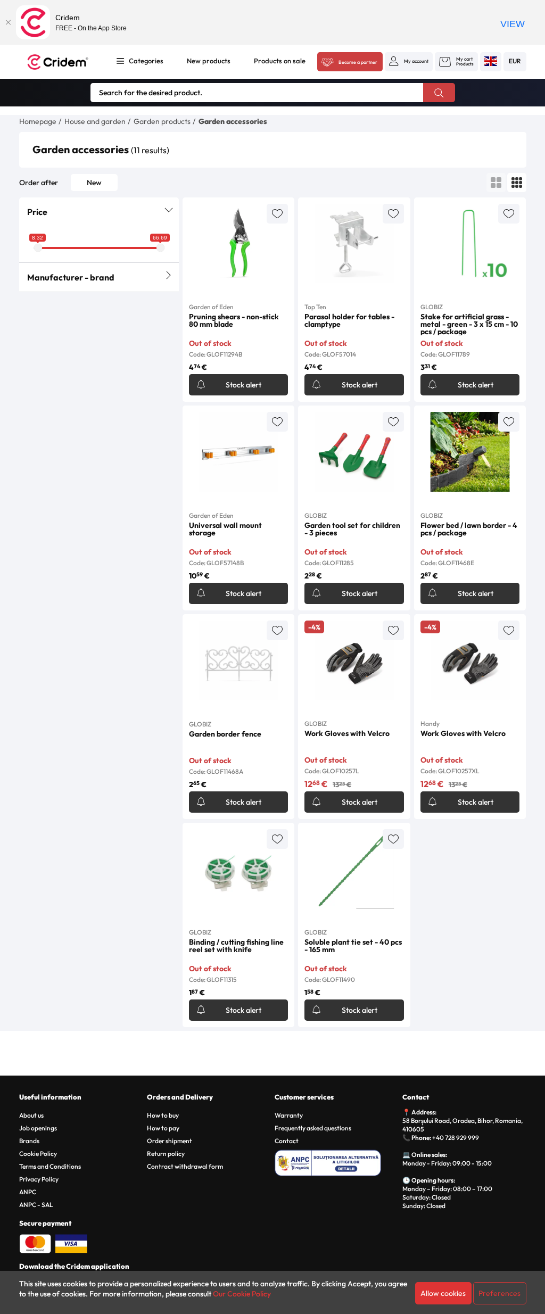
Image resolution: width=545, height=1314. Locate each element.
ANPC (27, 1192)
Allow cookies (443, 1293)
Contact (287, 1141)
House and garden (95, 121)
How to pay (163, 1128)
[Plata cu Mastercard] (35, 1242)
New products (208, 60)
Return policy (166, 1154)
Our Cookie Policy (242, 1294)
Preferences (499, 1293)
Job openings (38, 1128)
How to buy (163, 1115)
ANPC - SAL (36, 1205)
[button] (408, 61)
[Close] (8, 22)
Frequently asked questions (313, 1128)
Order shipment (169, 1141)
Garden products (162, 121)
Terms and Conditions (50, 1166)
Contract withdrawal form (185, 1166)
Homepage (37, 121)
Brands (29, 1141)
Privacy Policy (39, 1179)
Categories (146, 60)
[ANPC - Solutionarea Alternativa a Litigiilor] (337, 1161)
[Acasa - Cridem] (62, 62)
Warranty (289, 1115)
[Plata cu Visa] (71, 1242)
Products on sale (279, 60)
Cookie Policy (38, 1154)
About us (31, 1115)
